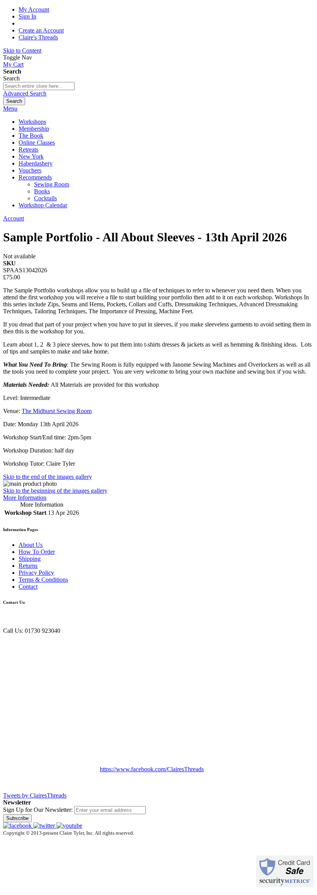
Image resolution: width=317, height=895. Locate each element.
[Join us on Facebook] (18, 825)
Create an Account (41, 30)
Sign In (27, 16)
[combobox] (39, 86)
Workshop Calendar (43, 205)
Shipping (30, 558)
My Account (34, 9)
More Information (24, 497)
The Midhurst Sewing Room (57, 411)
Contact (28, 586)
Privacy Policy (36, 572)
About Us (31, 544)
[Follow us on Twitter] (44, 825)
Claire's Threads (38, 37)
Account (13, 218)
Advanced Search (24, 93)
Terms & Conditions (43, 579)
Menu (10, 108)
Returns (28, 565)
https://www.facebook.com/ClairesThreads (152, 769)
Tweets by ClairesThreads (34, 795)
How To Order (37, 551)
